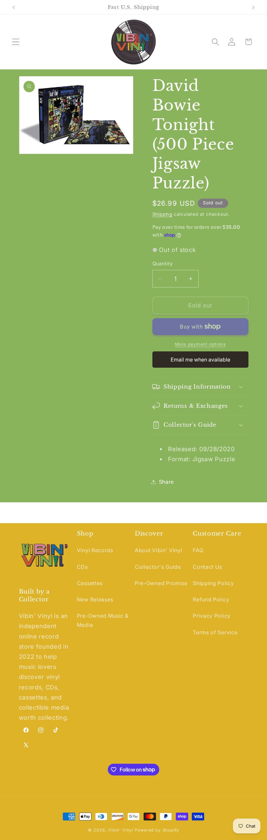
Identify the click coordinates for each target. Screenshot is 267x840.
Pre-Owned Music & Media (103, 620)
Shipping (162, 214)
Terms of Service (215, 632)
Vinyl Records (95, 550)
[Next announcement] (253, 7)
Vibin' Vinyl (120, 830)
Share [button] (166, 482)
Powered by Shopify (157, 830)
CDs (82, 567)
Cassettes (90, 583)
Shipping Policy (213, 583)
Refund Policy (211, 599)
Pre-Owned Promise (161, 583)
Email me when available (200, 359)
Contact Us (207, 567)
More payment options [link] (200, 344)
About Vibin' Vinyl (158, 550)
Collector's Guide (158, 567)
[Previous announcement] (14, 7)
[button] (15, 42)
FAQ (198, 550)
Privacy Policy (212, 615)
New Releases (95, 599)
